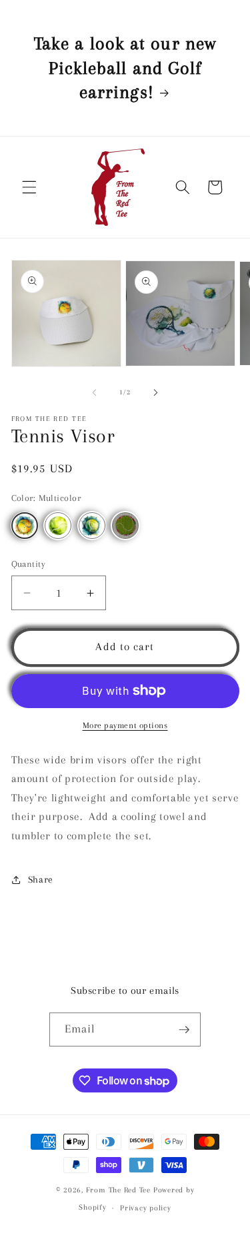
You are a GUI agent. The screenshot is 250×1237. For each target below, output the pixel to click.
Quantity (28, 564)
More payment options (125, 725)
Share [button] (40, 879)
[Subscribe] (184, 1030)
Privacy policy (145, 1207)
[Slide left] (94, 392)
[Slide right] (156, 392)
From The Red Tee (118, 1189)
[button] (29, 187)
